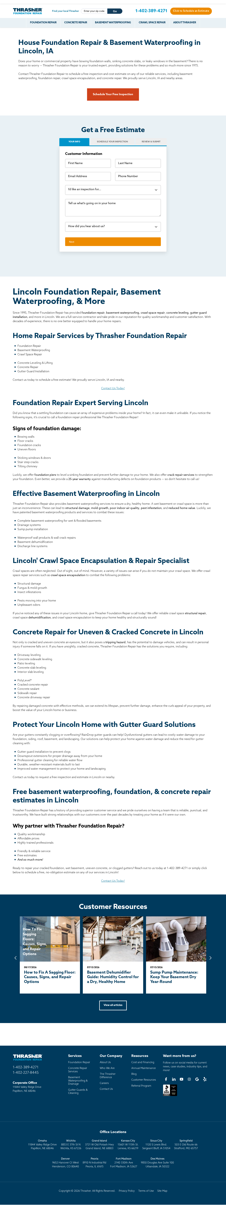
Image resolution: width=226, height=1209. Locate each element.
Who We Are (107, 1068)
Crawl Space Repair (152, 22)
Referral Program (141, 1086)
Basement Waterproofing (113, 22)
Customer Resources (143, 1080)
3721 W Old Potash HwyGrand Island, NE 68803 (99, 1145)
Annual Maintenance (143, 1068)
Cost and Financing (142, 1062)
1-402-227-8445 (26, 1073)
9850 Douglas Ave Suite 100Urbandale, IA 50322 (157, 1163)
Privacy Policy (127, 1191)
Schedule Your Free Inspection (113, 94)
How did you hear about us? (86, 226)
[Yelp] (205, 1079)
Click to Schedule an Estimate (191, 11)
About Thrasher (184, 22)
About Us (105, 1062)
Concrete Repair (75, 22)
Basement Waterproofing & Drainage (78, 1080)
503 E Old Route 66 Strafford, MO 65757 (186, 1145)
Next (71, 241)
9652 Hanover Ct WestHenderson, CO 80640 (65, 1163)
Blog (133, 1074)
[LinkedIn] (174, 1079)
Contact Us (106, 1089)
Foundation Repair (43, 22)
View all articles (113, 1005)
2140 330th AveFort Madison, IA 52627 (123, 1163)
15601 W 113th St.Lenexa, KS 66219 (128, 1145)
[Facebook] (166, 1079)
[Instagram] (189, 1079)
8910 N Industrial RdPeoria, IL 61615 (94, 1163)
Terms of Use (146, 1191)
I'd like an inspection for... (84, 189)
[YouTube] (182, 1079)
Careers (104, 1083)
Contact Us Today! (113, 388)
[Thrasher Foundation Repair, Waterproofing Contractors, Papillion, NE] (170, 1095)
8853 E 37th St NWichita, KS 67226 (70, 1145)
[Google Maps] (197, 1079)
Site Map (162, 1191)
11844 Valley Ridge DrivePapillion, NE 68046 (42, 1145)
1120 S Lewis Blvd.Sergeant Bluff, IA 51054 (156, 1145)
